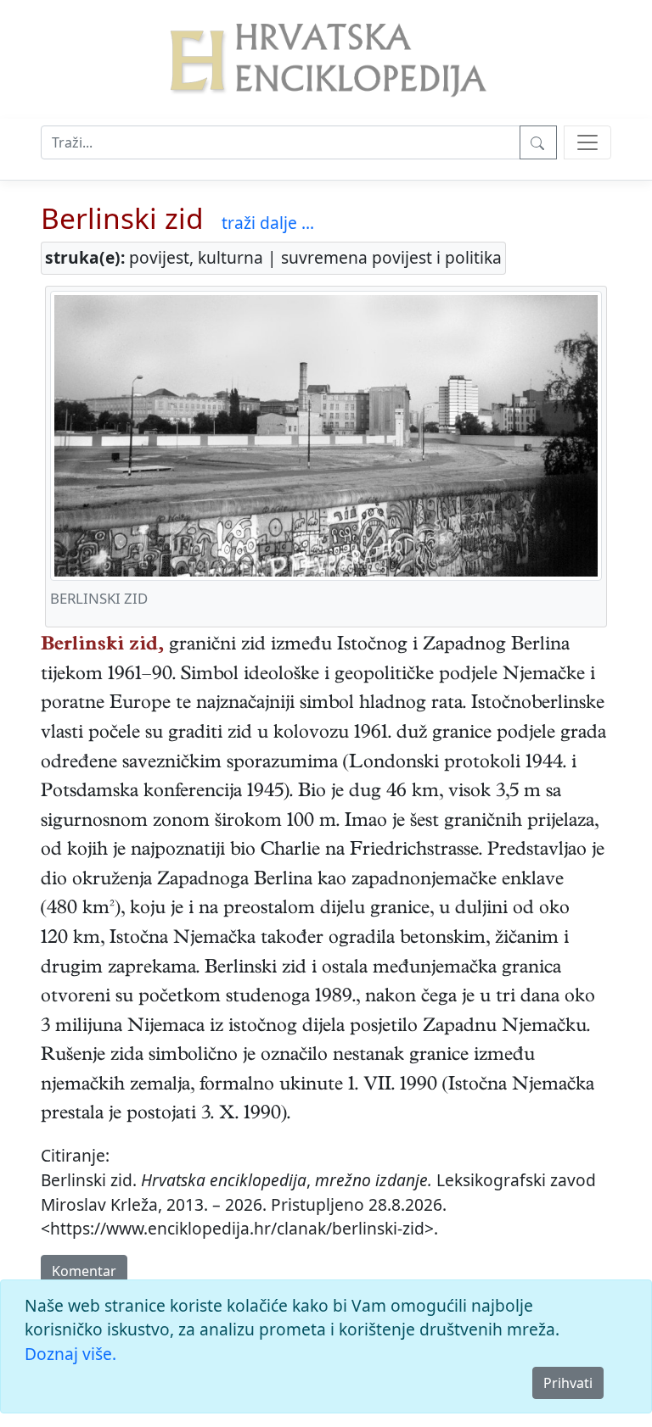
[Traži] (538, 142)
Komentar (84, 1271)
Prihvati (568, 1383)
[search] (587, 142)
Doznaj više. (70, 1353)
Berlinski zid (122, 217)
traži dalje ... (268, 222)
